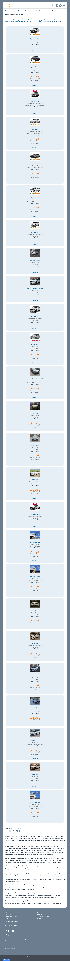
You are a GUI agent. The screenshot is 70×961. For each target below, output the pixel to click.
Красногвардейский (10, 20)
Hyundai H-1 (35, 198)
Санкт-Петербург (19, 11)
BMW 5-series (35, 445)
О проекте (8, 913)
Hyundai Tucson (35, 67)
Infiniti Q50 (35, 774)
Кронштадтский (32, 20)
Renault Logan (35, 344)
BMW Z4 (35, 480)
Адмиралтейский (10, 18)
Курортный (42, 20)
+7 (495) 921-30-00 (11, 922)
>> (21, 831)
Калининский (40, 18)
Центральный (56, 21)
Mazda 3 (35, 413)
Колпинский (55, 18)
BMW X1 (35, 129)
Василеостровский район (33, 11)
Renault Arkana (35, 514)
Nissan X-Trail (35, 101)
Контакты (39, 914)
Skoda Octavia (35, 611)
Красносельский (22, 20)
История (39, 913)
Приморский (30, 21)
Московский (49, 20)
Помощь (8, 918)
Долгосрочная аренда (43, 916)
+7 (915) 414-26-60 (11, 925)
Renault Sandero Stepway (35, 288)
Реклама (8, 914)
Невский (56, 20)
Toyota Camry (35, 740)
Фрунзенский (47, 21)
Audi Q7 (35, 708)
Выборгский (31, 18)
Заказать (35, 51)
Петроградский (9, 21)
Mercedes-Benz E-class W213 (35, 379)
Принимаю (6, 959)
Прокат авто (8, 11)
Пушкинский (38, 21)
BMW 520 (35, 163)
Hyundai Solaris (35, 39)
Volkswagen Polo (35, 542)
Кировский (48, 18)
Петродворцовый (20, 21)
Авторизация (40, 918)
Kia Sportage (35, 643)
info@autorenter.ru (12, 935)
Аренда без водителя (12, 916)
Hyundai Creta (35, 232)
